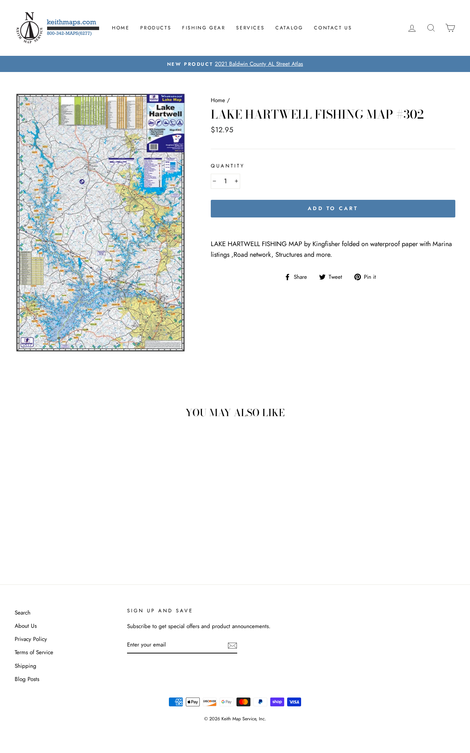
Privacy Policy (31, 639)
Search (22, 613)
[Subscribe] (232, 644)
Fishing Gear (203, 27)
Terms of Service (34, 652)
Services (250, 27)
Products (155, 27)
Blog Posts (27, 679)
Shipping (25, 666)
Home (120, 27)
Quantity (228, 165)
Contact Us (333, 27)
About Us (26, 626)
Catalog (289, 27)
